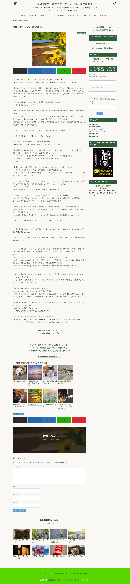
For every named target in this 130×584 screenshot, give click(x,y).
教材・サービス (73, 15)
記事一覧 (33, 15)
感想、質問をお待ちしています (48, 330)
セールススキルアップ (95, 129)
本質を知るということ (19, 381)
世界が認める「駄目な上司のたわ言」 (50, 382)
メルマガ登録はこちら (48, 333)
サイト (15, 502)
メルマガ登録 (59, 15)
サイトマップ (46, 573)
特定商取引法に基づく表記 (78, 573)
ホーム (23, 15)
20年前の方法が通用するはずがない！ (65, 382)
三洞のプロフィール (89, 15)
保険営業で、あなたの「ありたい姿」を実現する (65, 4)
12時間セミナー (45, 15)
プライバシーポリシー (60, 573)
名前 (15, 487)
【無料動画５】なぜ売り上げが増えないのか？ (20, 405)
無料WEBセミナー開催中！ (48, 356)
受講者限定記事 (93, 136)
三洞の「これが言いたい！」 (98, 131)
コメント (16, 467)
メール (16, 494)
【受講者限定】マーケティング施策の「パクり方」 (35, 383)
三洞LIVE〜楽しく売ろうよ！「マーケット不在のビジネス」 (65, 406)
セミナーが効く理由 (95, 126)
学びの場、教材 (93, 134)
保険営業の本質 (19, 414)
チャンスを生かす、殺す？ (49, 405)
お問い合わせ (104, 15)
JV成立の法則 (32, 404)
